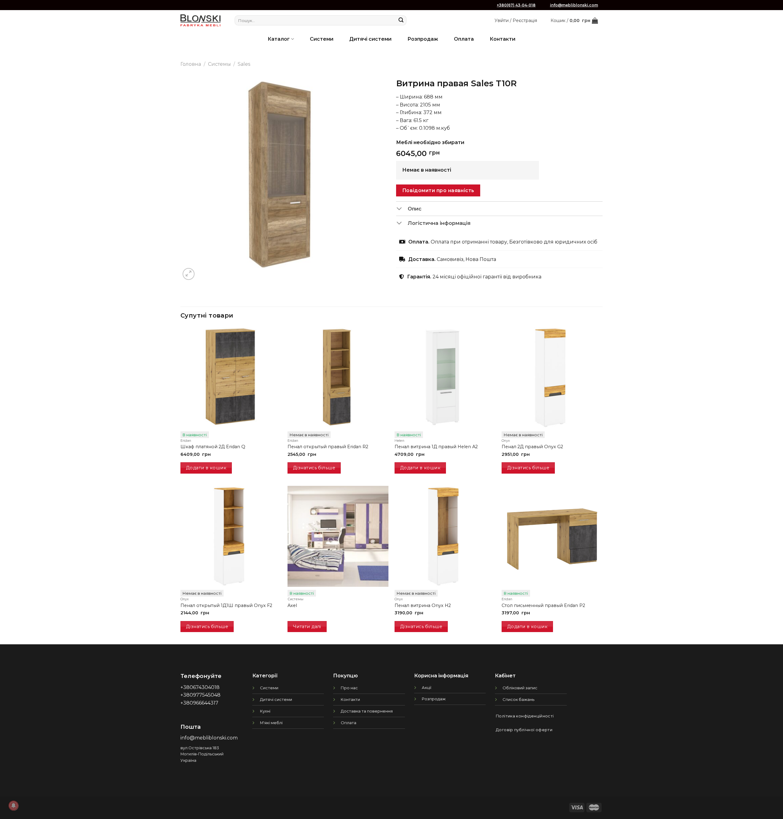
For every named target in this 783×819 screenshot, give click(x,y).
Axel (292, 605)
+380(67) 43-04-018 (516, 5)
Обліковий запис (520, 687)
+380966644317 (199, 703)
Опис (414, 209)
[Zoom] (189, 274)
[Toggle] (401, 209)
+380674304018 (200, 687)
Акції (426, 687)
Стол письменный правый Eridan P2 (543, 605)
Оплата (464, 39)
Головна (190, 64)
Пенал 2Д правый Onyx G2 (532, 446)
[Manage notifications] (13, 805)
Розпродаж (422, 39)
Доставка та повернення (367, 711)
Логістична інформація (439, 223)
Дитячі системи (370, 39)
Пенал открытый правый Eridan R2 (328, 446)
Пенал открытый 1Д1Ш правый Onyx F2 (226, 605)
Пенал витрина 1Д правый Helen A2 (436, 446)
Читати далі (307, 626)
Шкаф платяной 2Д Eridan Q (212, 446)
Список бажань (518, 699)
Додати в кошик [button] (206, 468)
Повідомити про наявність (438, 190)
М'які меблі (271, 722)
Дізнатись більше (314, 468)
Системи (321, 39)
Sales (244, 64)
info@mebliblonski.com (574, 5)
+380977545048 (200, 695)
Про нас (349, 687)
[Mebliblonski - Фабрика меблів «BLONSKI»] (200, 20)
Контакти (502, 39)
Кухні (265, 711)
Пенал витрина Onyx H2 (423, 605)
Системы (219, 64)
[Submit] (401, 20)
